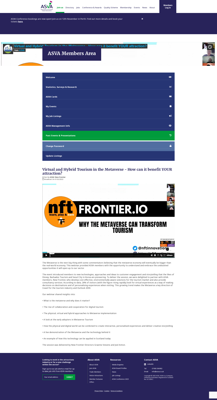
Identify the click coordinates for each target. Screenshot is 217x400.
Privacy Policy (99, 391)
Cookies (106, 391)
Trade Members (95, 372)
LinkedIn (150, 364)
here (20, 21)
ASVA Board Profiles (119, 368)
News (114, 372)
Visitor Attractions (96, 375)
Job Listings (116, 375)
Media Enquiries (118, 365)
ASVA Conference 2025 (120, 379)
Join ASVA (92, 368)
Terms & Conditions (117, 391)
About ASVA (93, 365)
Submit (69, 377)
